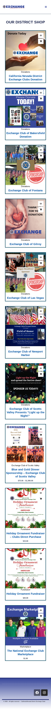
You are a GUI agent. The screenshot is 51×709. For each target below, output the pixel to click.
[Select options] (41, 435)
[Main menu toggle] (45, 6)
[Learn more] (41, 41)
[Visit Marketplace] (41, 616)
